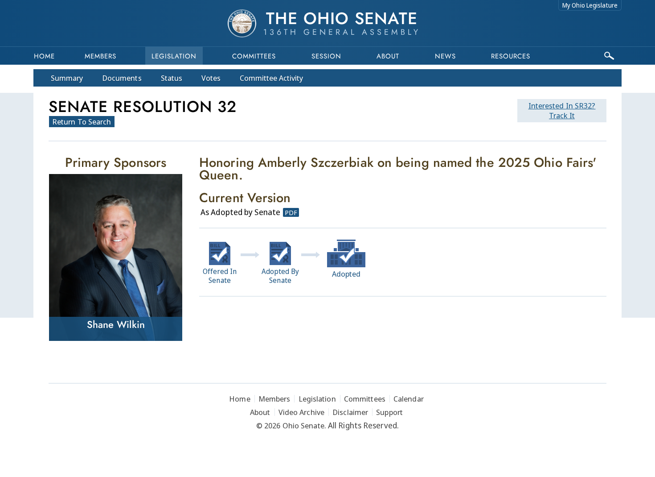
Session (326, 56)
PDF (291, 212)
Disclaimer (350, 412)
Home (44, 56)
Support (389, 412)
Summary (67, 78)
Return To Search (81, 121)
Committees (254, 56)
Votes (211, 78)
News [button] (445, 56)
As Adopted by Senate (240, 212)
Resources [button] (510, 56)
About (388, 56)
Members (100, 56)
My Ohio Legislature (590, 5)
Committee (271, 78)
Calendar (408, 398)
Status (171, 78)
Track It (562, 110)
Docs (122, 78)
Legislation (173, 56)
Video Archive (301, 412)
